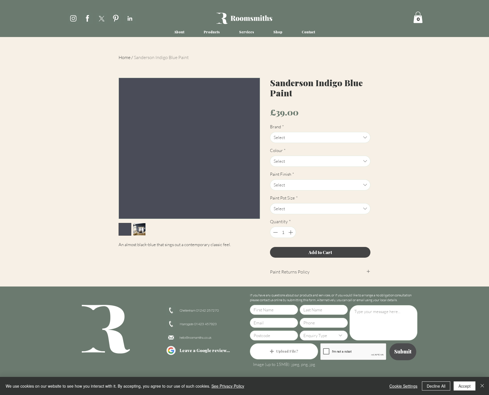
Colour (278, 150)
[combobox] (320, 137)
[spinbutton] (283, 232)
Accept (464, 386)
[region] (73, 17)
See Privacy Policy (227, 386)
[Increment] (291, 232)
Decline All (436, 386)
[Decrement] (275, 232)
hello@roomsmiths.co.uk (195, 337)
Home (124, 57)
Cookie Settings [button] (403, 386)
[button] (418, 17)
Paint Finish (282, 174)
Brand (277, 126)
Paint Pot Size (284, 198)
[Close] (482, 385)
